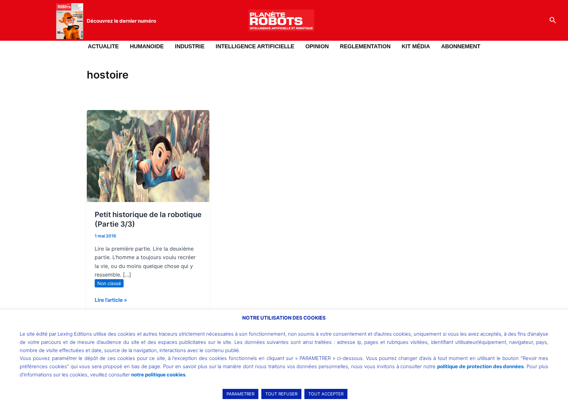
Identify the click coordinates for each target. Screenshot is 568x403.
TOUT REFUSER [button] (281, 393)
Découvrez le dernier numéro (121, 21)
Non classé (109, 283)
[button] (552, 20)
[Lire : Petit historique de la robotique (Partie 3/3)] (148, 155)
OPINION (317, 46)
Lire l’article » (111, 299)
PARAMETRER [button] (240, 393)
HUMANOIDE (147, 46)
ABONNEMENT (460, 46)
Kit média (416, 46)
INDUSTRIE (189, 46)
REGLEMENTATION (365, 46)
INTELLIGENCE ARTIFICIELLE (255, 46)
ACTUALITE (103, 46)
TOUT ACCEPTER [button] (325, 393)
